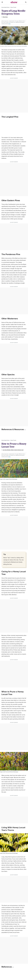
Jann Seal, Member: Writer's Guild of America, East (13, 450)
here (9, 23)
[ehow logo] (14, 2)
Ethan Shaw (5, 17)
